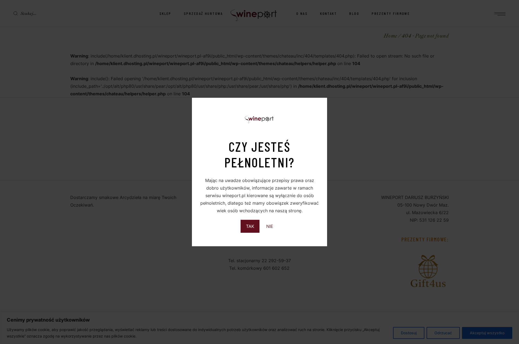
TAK (250, 226)
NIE (269, 226)
